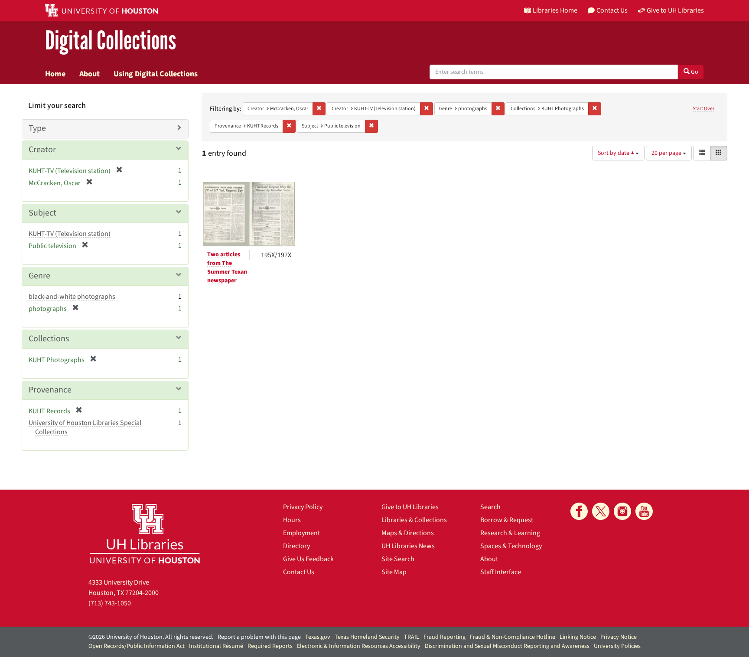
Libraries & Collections (414, 520)
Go (694, 72)
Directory (296, 546)
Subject (42, 213)
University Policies (617, 646)
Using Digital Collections (156, 73)
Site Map (394, 572)
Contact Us (298, 572)
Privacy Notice (618, 637)
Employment (301, 533)
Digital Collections (110, 41)
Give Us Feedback (308, 559)
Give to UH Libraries (410, 507)
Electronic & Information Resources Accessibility (358, 646)
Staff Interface (500, 572)
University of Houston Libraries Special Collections (85, 427)
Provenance (50, 390)
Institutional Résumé (216, 646)
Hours (292, 520)
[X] (600, 511)
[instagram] (622, 511)
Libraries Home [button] (555, 10)
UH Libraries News (408, 546)
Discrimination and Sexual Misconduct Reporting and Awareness (507, 646)
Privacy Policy (302, 507)
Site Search (397, 559)
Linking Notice (578, 637)
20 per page (667, 153)
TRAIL (411, 637)
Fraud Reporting (444, 637)
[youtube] (644, 511)
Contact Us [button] (612, 10)
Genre (39, 276)
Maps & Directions (407, 533)
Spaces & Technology (511, 546)
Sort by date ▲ (616, 153)
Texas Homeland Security (367, 637)
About (89, 73)
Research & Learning (510, 533)
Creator (42, 150)
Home (55, 73)
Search (490, 507)
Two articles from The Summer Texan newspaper (227, 267)
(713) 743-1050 (109, 603)
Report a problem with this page (259, 637)
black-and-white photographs (72, 296)
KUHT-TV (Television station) (70, 234)
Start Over (703, 108)
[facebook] (579, 511)
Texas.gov (317, 637)
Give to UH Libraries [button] (675, 10)
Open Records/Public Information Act (136, 646)
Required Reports (270, 646)
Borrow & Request (506, 520)
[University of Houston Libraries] (144, 533)
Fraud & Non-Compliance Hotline (512, 637)
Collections (49, 339)
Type (37, 128)
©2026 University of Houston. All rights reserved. (150, 637)
